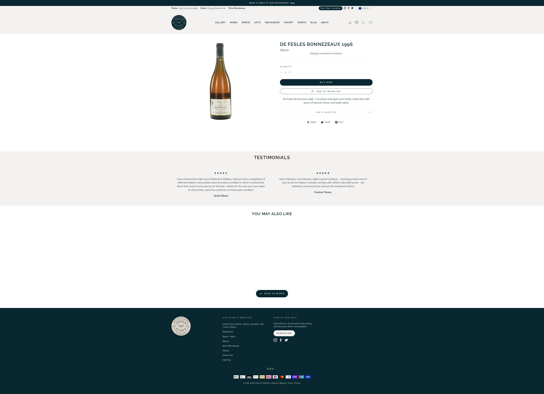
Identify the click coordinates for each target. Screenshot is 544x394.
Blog (314, 22)
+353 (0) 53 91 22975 (184, 8)
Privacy (297, 383)
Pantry (288, 22)
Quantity (286, 67)
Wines (233, 22)
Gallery (220, 22)
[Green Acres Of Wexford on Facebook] (280, 340)
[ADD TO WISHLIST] (205, 226)
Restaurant (272, 22)
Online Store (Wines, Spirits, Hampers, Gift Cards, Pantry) (243, 325)
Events (302, 22)
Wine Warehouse (231, 346)
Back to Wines (274, 294)
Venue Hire (228, 355)
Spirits (246, 22)
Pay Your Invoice (330, 8)
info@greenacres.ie (213, 8)
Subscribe (284, 333)
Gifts (257, 22)
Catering (227, 360)
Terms (290, 383)
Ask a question (326, 112)
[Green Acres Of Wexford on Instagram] (275, 340)
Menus (226, 341)
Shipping (314, 53)
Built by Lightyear (279, 383)
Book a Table (229, 336)
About (325, 22)
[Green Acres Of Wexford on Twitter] (286, 340)
